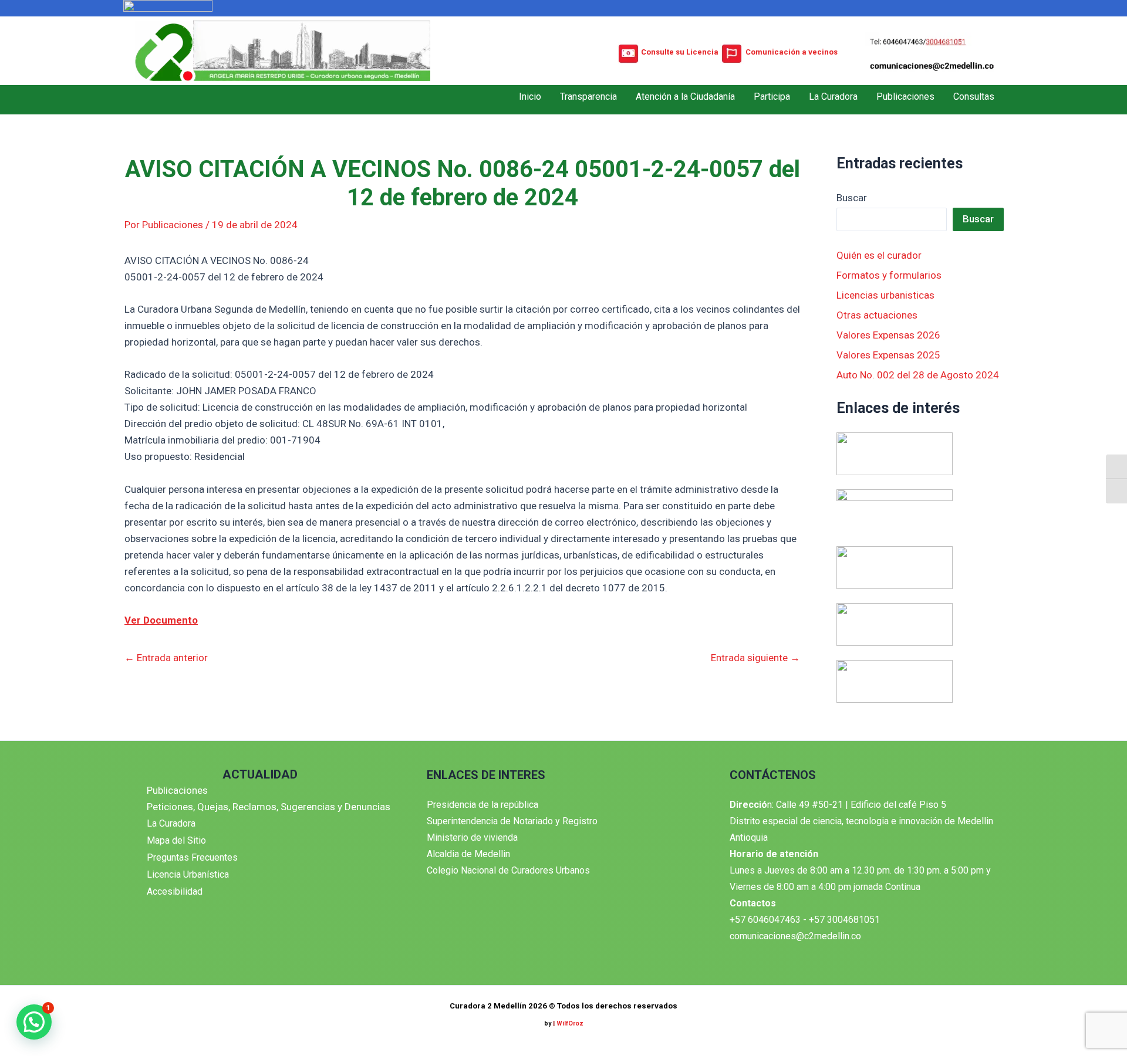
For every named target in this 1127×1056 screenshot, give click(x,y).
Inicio (530, 96)
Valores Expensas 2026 (888, 335)
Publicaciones (905, 96)
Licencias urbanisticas (885, 295)
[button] (34, 1022)
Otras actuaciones (876, 315)
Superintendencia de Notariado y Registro (512, 821)
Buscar (851, 198)
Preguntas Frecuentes (192, 857)
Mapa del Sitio (176, 840)
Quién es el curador (879, 255)
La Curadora (833, 96)
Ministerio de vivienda (472, 837)
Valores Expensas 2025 (888, 355)
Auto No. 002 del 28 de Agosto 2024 (917, 375)
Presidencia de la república (482, 804)
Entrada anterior (166, 658)
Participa (772, 96)
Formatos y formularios (889, 275)
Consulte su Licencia (679, 52)
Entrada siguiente (755, 658)
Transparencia (588, 96)
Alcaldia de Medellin (468, 853)
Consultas (973, 96)
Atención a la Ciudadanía (685, 96)
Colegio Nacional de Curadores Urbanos (508, 870)
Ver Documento (161, 620)
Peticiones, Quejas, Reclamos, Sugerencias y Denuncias (268, 807)
